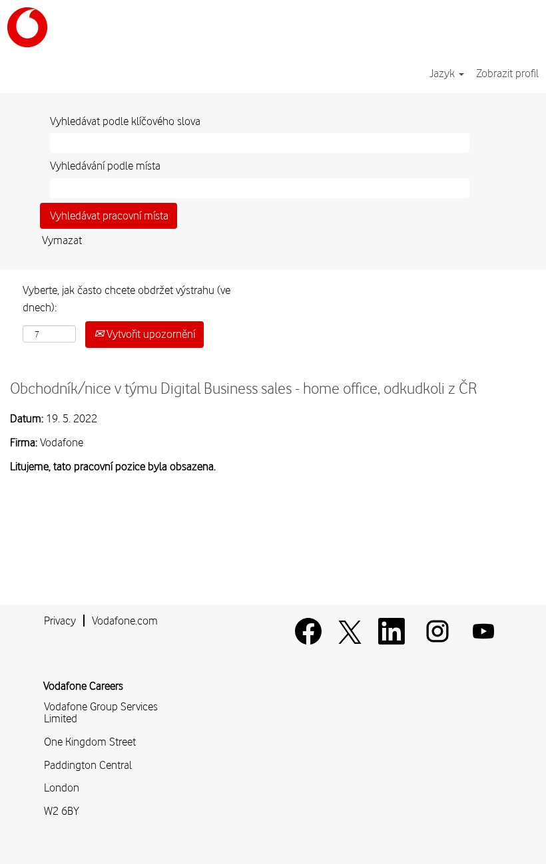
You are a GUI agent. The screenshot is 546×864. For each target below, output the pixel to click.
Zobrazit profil (507, 73)
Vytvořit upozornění (149, 334)
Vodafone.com (125, 620)
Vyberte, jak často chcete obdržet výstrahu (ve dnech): (126, 298)
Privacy (60, 620)
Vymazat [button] (62, 240)
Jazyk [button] (443, 73)
